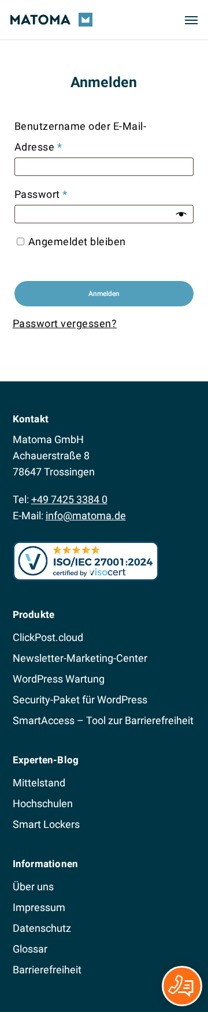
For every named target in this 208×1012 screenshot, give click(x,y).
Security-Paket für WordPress (80, 700)
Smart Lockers (46, 824)
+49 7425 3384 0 (69, 499)
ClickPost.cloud (48, 637)
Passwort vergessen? (65, 323)
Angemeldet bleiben (77, 241)
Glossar (30, 949)
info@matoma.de (86, 515)
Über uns (33, 886)
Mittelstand (39, 783)
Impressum (39, 907)
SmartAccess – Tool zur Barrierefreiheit (103, 720)
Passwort (68, 194)
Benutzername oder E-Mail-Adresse (80, 136)
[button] (191, 19)
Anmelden (104, 294)
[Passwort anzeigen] (181, 214)
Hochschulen (43, 803)
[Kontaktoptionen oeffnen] (182, 986)
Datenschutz (42, 928)
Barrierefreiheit (47, 970)
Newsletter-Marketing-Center (80, 658)
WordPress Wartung (59, 679)
